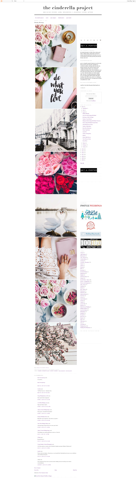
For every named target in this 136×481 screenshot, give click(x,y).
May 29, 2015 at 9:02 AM (44, 392)
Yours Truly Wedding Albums (43, 423)
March (84, 143)
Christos (81, 265)
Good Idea (82, 286)
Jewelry (81, 300)
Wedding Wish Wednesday (85, 327)
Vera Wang (82, 324)
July (84, 110)
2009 (83, 158)
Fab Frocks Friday (83, 276)
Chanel (81, 263)
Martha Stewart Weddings (85, 307)
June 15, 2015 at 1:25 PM (44, 413)
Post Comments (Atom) (43, 472)
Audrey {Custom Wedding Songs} (44, 409)
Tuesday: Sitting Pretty (87, 133)
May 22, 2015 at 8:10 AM (44, 385)
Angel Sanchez (83, 254)
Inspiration (82, 292)
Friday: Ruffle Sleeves (87, 137)
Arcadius (39, 389)
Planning (82, 313)
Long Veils (85, 131)
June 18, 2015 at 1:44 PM (44, 427)
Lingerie (82, 302)
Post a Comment (37, 467)
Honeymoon (82, 291)
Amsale (81, 252)
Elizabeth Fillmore (83, 271)
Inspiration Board (83, 294)
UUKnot (39, 437)
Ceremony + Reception (84, 262)
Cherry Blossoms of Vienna (88, 124)
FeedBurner (93, 100)
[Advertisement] (91, 28)
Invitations (82, 295)
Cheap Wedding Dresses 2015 (43, 395)
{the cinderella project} (39, 17)
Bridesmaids (82, 255)
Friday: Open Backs (86, 130)
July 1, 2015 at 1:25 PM (43, 434)
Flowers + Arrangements (59, 370)
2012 (83, 152)
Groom (81, 287)
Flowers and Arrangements (85, 283)
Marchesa (82, 305)
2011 (83, 154)
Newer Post (36, 470)
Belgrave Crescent (40, 367)
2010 (83, 156)
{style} (47, 17)
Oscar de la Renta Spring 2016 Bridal (89, 115)
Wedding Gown (83, 326)
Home (56, 470)
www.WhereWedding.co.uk (42, 402)
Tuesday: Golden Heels (87, 126)
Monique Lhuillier (83, 308)
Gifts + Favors (83, 284)
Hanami (84, 135)
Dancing (81, 267)
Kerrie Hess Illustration (87, 128)
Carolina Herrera (83, 259)
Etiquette (82, 275)
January (84, 146)
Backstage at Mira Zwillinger (88, 117)
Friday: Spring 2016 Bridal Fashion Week (90, 122)
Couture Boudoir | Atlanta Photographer (45, 444)
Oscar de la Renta (83, 310)
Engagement (82, 273)
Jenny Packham (83, 299)
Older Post (75, 470)
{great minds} (68, 17)
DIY (81, 268)
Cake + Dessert (83, 257)
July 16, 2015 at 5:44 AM (44, 456)
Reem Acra (82, 316)
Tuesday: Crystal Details (87, 119)
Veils (81, 322)
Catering (82, 260)
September (85, 108)
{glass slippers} (53, 17)
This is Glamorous (46, 367)
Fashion (40, 370)
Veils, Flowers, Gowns (87, 139)
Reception (82, 314)
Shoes (81, 319)
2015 (83, 106)
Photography (69, 370)
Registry (82, 318)
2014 (83, 149)
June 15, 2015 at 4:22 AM (44, 399)
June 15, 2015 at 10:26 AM (44, 406)
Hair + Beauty (83, 289)
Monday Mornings (39, 22)
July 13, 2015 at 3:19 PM (44, 448)
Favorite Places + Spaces (47, 370)
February (84, 145)
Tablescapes (82, 321)
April (84, 112)
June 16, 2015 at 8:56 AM (44, 420)
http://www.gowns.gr (41, 377)
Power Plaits (85, 140)
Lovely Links (82, 303)
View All (82, 163)
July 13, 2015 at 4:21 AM (44, 441)
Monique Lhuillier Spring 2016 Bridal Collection (91, 120)
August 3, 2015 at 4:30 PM (44, 464)
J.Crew (81, 297)
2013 (83, 150)
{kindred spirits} (61, 17)
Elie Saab (82, 270)
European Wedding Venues (42, 416)
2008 (83, 160)
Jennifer (39, 451)
